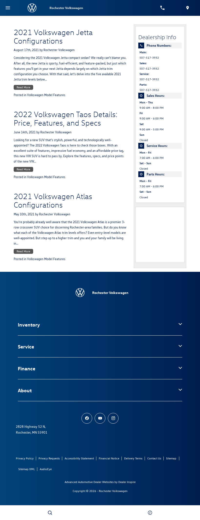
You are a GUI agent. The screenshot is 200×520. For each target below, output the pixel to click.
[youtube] (100, 418)
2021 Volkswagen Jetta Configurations (53, 36)
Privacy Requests (49, 458)
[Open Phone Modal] (162, 8)
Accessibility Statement (79, 458)
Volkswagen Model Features (46, 95)
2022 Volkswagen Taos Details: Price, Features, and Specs (66, 118)
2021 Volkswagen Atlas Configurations (53, 200)
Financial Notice (109, 458)
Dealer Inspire (127, 482)
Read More (23, 87)
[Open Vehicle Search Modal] (50, 512)
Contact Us (154, 458)
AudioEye (46, 469)
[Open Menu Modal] (8, 8)
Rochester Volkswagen (59, 50)
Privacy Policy (25, 458)
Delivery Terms (133, 458)
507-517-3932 (149, 57)
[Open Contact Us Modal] (150, 512)
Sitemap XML (26, 469)
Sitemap (171, 458)
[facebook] (86, 418)
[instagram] (113, 418)
